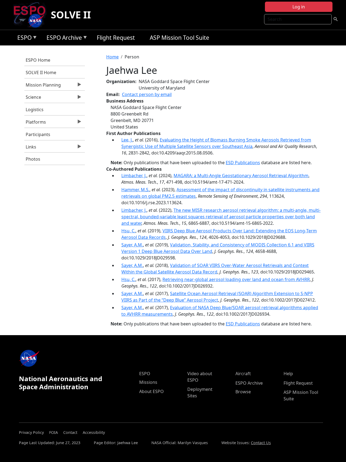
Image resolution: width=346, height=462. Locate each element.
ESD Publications (243, 163)
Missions (148, 382)
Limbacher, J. (134, 176)
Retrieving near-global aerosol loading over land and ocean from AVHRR (236, 279)
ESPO (23, 38)
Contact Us (261, 442)
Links (30, 148)
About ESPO (151, 391)
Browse (243, 392)
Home (112, 57)
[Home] (31, 14)
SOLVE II (71, 14)
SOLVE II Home (41, 72)
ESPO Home (38, 60)
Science (32, 98)
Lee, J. (127, 140)
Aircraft (243, 374)
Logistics (35, 110)
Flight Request (116, 37)
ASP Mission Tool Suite (179, 37)
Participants (38, 134)
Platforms (35, 123)
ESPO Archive (63, 38)
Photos (33, 159)
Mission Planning (42, 86)
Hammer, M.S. (135, 190)
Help (288, 374)
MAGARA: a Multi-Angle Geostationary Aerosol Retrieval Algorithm (241, 176)
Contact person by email (147, 94)
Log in (298, 7)
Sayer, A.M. (132, 245)
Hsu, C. (128, 231)
